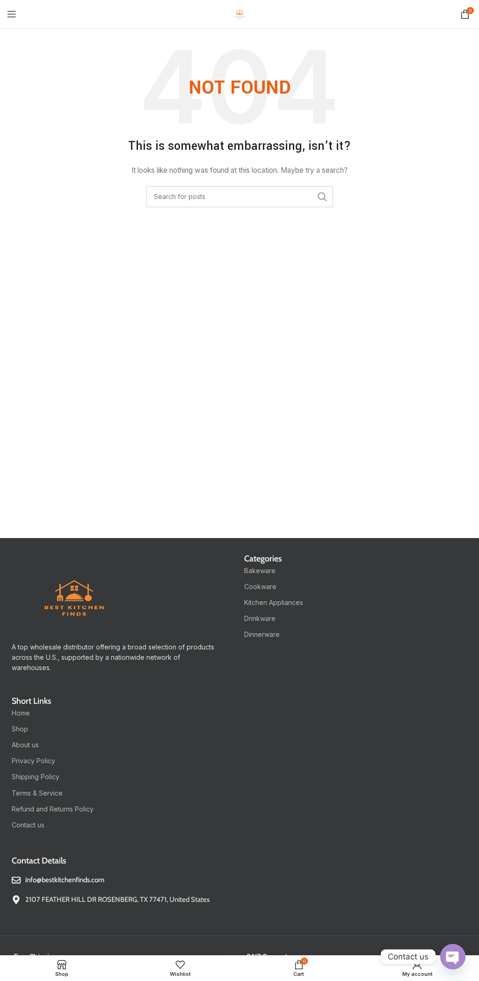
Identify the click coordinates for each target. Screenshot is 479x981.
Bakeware (260, 571)
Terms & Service (37, 793)
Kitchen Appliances (273, 602)
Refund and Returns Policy (53, 809)
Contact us (28, 825)
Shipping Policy (35, 777)
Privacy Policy (33, 761)
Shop (20, 729)
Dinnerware (262, 634)
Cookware (260, 586)
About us (25, 745)
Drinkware (260, 618)
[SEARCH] (322, 196)
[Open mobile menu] (11, 14)
